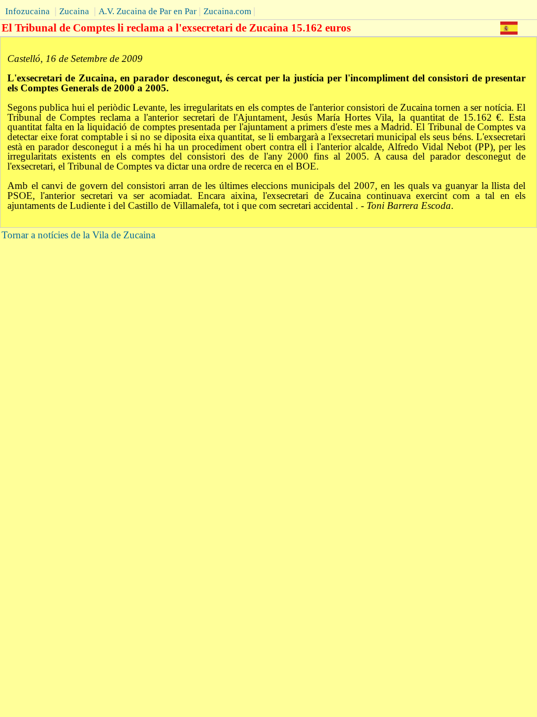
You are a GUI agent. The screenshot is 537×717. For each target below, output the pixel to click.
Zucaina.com (227, 11)
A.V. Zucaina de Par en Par (148, 11)
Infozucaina (27, 11)
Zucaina (74, 11)
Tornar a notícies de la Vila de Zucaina (78, 234)
